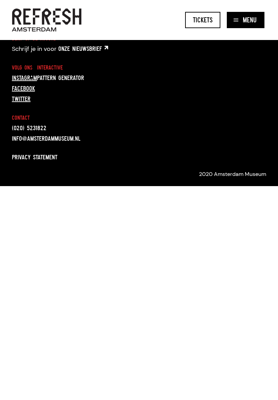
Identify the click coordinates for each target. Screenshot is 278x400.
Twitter (21, 99)
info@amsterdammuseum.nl (46, 138)
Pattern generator (60, 78)
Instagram (24, 78)
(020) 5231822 (29, 128)
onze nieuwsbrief (81, 48)
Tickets (203, 19)
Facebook (23, 88)
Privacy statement (34, 157)
